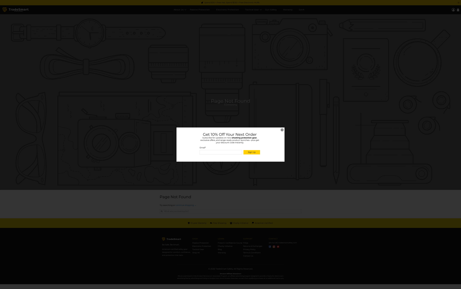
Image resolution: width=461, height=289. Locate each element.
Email (203, 147)
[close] (282, 130)
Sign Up (252, 152)
